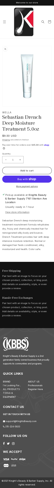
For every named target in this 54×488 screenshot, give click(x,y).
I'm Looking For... (12, 385)
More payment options (27, 186)
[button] (4, 22)
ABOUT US (34, 381)
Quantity (6, 153)
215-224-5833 (12, 426)
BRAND (6, 381)
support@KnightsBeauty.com (21, 421)
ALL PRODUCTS (11, 389)
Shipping (6, 140)
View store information (17, 212)
